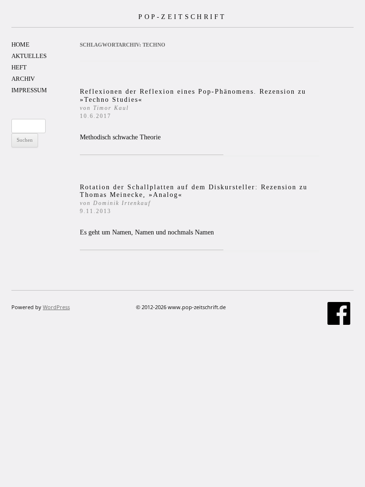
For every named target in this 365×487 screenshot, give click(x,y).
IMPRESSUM (29, 90)
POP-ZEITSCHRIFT (182, 16)
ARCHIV (23, 78)
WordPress (56, 307)
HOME (20, 44)
